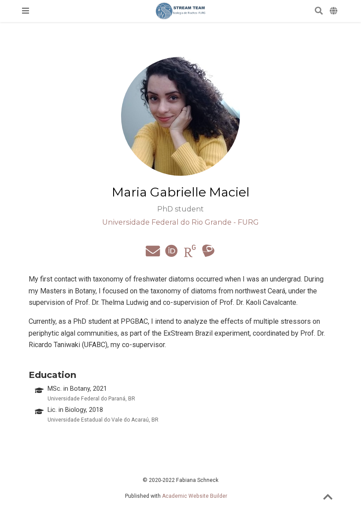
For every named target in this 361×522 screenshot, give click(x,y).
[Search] (319, 11)
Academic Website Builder (194, 496)
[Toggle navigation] (25, 11)
